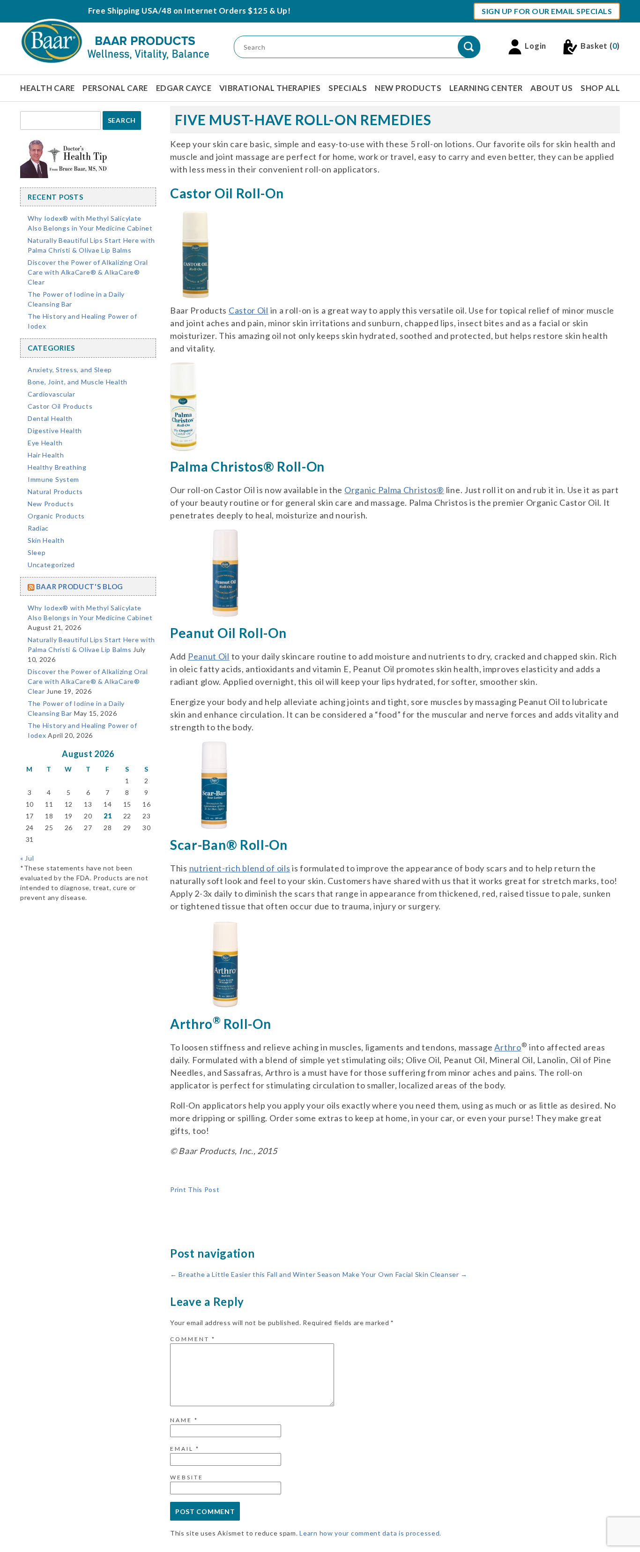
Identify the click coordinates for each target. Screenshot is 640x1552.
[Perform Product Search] (469, 47)
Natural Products (55, 491)
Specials (347, 88)
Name (184, 1420)
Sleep (37, 552)
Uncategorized (51, 565)
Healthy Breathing (57, 467)
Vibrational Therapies (270, 88)
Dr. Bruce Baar (262, 1180)
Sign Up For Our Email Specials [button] (547, 11)
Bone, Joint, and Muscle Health (77, 382)
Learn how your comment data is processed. (370, 1533)
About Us (551, 88)
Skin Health (46, 540)
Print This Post (195, 1189)
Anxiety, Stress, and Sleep (70, 370)
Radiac (38, 528)
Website (186, 1477)
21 (108, 816)
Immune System (53, 479)
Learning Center (486, 88)
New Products (408, 88)
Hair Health (46, 455)
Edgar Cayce (184, 88)
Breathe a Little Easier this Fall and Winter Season (255, 1274)
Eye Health (45, 443)
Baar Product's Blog (79, 586)
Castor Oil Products (60, 406)
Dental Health (50, 418)
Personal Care (115, 88)
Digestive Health (55, 431)
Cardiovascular (51, 394)
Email (185, 1448)
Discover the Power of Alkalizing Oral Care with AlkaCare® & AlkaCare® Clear (88, 272)
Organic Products (56, 516)
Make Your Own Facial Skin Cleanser (405, 1274)
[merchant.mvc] (195, 253)
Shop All (600, 88)
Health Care (47, 88)
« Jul (27, 858)
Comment (193, 1338)
